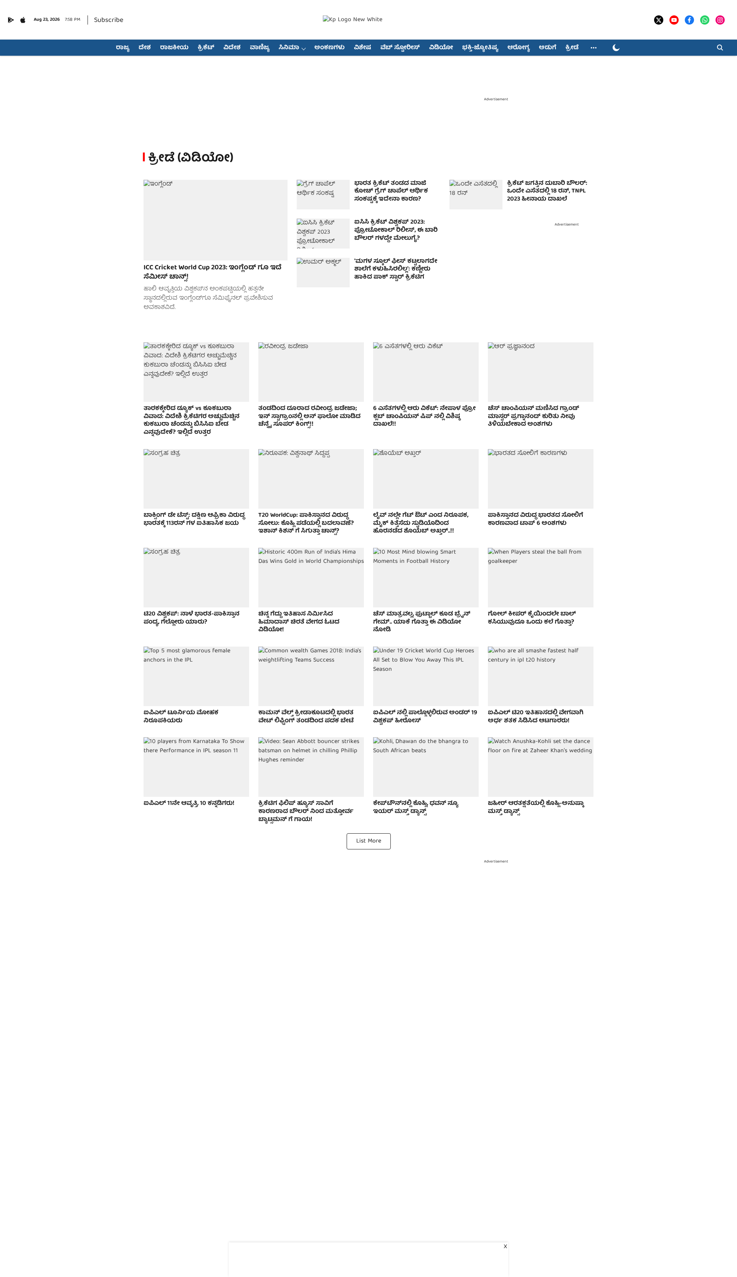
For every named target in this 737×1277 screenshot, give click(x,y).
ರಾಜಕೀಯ (174, 48)
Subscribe (108, 21)
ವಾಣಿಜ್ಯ (259, 48)
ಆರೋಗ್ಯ (518, 48)
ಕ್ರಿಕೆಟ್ (206, 48)
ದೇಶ (145, 48)
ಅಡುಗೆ (547, 48)
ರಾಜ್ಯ (122, 48)
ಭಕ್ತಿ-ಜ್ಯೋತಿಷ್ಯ (480, 48)
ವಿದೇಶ (232, 48)
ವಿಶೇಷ (362, 48)
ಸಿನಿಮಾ (289, 48)
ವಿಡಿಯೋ (441, 48)
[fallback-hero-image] (216, 220)
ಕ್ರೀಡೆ (571, 48)
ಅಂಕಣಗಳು (329, 48)
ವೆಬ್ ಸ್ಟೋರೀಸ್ (400, 48)
